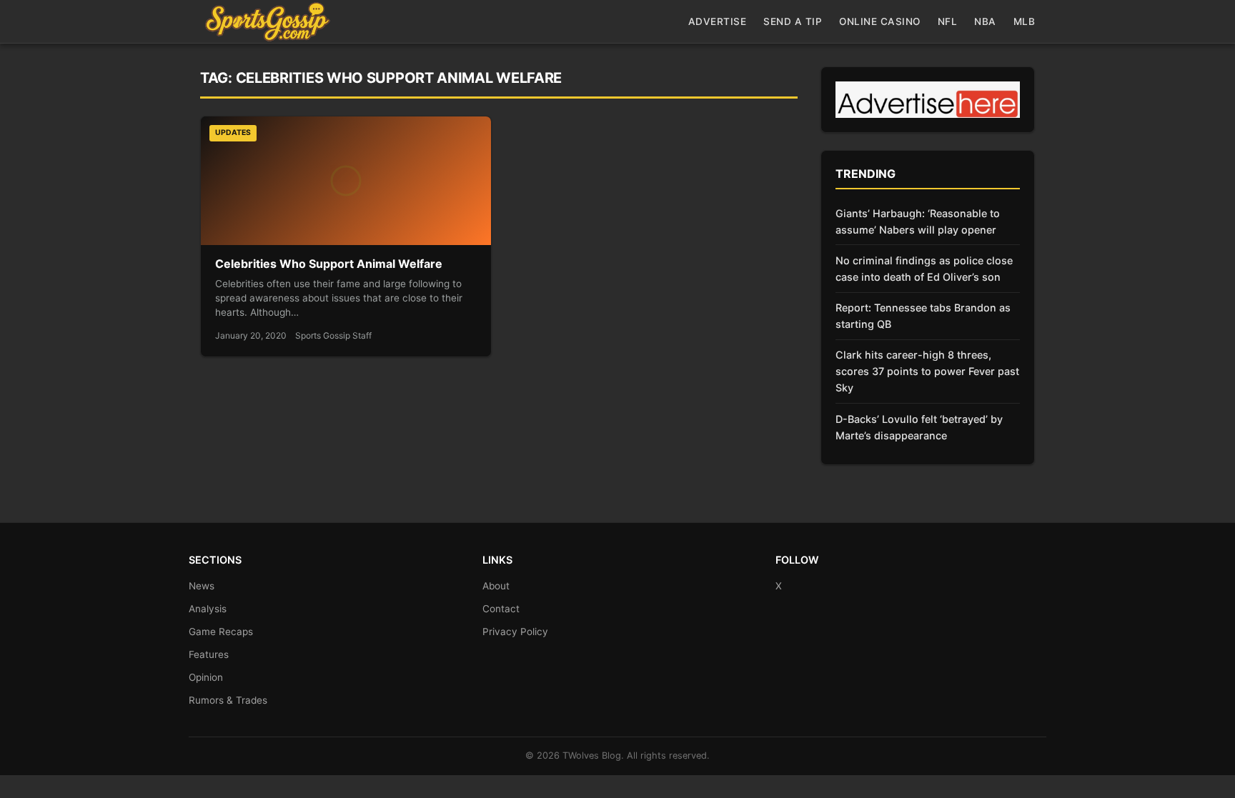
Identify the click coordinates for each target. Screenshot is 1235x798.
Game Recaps (221, 631)
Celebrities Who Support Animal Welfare (328, 263)
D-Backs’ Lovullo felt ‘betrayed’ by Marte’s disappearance (919, 427)
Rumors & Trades (228, 700)
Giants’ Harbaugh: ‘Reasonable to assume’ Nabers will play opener (917, 221)
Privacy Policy (515, 631)
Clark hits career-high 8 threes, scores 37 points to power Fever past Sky (927, 371)
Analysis (208, 608)
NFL (948, 21)
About (496, 586)
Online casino (880, 21)
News (201, 586)
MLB (1024, 21)
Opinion (206, 677)
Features (209, 654)
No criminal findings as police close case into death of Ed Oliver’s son (924, 268)
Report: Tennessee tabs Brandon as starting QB (923, 315)
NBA (985, 21)
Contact (501, 608)
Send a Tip (792, 21)
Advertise (717, 21)
